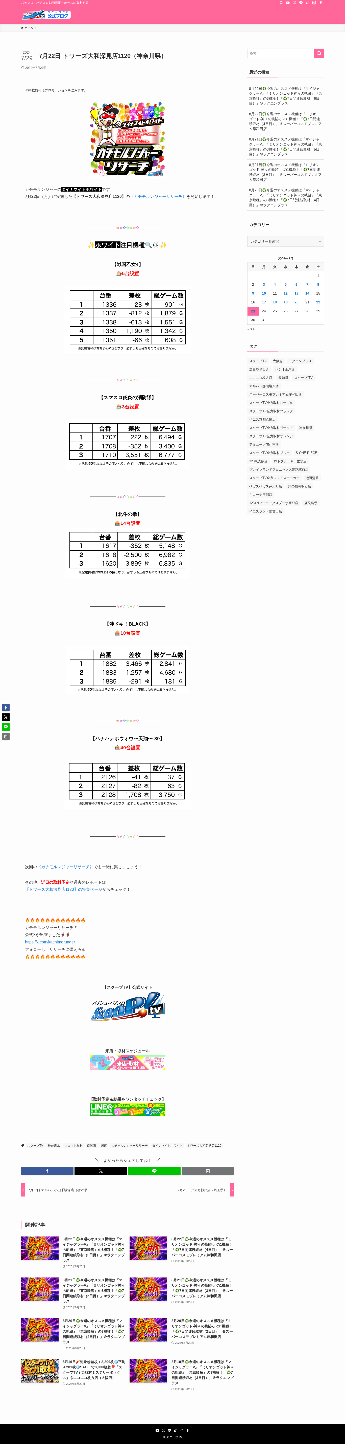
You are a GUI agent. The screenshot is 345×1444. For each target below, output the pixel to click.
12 (286, 293)
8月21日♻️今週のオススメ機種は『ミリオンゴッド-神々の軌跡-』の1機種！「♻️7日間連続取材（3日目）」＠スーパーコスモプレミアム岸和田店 (285, 172)
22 (318, 302)
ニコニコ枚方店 (260, 378)
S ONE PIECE (306, 453)
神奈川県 (54, 1145)
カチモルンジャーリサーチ (129, 1145)
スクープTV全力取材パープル (271, 403)
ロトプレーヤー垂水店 (290, 461)
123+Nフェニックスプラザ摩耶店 (273, 503)
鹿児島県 (310, 503)
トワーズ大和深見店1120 (204, 1145)
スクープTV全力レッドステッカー (274, 478)
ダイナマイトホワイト (167, 1145)
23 (253, 311)
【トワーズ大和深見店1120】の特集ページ (63, 889)
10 (264, 293)
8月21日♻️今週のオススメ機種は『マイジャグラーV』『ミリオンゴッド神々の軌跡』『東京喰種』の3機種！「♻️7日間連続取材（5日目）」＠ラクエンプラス (285, 146)
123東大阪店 (258, 461)
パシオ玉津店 (285, 369)
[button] (47, 1171)
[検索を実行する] (319, 53)
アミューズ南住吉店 (264, 444)
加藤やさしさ (259, 369)
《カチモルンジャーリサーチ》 (158, 196)
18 (275, 302)
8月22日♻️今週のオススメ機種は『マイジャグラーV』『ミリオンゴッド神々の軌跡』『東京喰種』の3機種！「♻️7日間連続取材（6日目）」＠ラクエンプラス (285, 96)
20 (296, 302)
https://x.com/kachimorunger (50, 942)
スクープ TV (303, 378)
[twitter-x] (294, 3)
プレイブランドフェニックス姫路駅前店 (278, 469)
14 (307, 293)
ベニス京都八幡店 (262, 419)
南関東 (91, 1145)
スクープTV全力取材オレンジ (271, 436)
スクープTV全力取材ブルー (269, 453)
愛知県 (283, 378)
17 (264, 302)
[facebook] (320, 3)
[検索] (281, 3)
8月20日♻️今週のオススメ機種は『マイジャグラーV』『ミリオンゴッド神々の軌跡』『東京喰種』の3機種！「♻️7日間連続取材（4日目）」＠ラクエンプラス (285, 197)
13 (296, 293)
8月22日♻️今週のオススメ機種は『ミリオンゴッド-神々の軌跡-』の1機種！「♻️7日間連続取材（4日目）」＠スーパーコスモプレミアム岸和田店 (285, 121)
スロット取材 (73, 1145)
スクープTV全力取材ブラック (271, 411)
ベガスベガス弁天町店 (265, 486)
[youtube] (288, 3)
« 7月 (251, 329)
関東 (104, 1145)
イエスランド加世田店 (265, 511)
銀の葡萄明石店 (299, 486)
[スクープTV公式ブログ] (46, 15)
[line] (301, 3)
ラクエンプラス (300, 361)
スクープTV (35, 1145)
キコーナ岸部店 (260, 495)
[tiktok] (307, 3)
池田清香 (312, 478)
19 (286, 302)
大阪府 (278, 361)
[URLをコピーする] (208, 1171)
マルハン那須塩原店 (264, 386)
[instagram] (314, 3)
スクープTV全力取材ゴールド (271, 428)
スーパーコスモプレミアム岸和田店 (275, 394)
